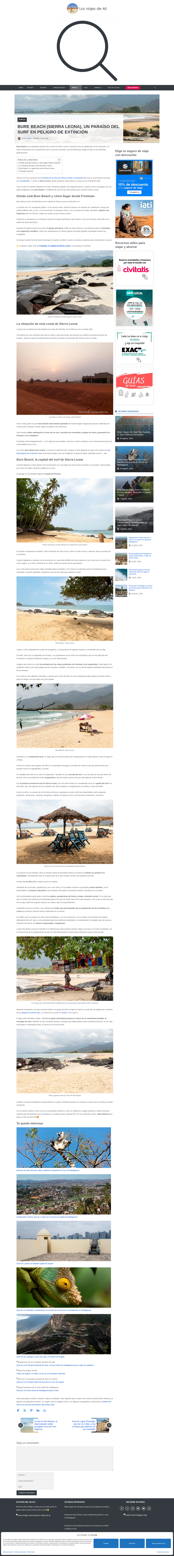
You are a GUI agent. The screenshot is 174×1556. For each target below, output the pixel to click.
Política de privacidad (20, 1552)
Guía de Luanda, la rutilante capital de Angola (35, 1264)
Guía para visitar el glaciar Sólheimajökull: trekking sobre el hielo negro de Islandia (132, 522)
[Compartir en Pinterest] (31, 1410)
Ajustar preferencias (158, 1543)
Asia (86, 87)
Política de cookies (8, 1552)
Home (21, 87)
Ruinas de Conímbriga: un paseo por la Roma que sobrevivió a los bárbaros (140, 588)
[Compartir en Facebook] (18, 1410)
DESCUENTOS (133, 87)
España (30, 87)
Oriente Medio (59, 87)
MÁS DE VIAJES (114, 87)
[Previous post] (21, 1425)
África (74, 87)
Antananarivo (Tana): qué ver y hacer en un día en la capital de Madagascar (47, 1217)
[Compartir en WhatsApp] (44, 1410)
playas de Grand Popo (31, 1013)
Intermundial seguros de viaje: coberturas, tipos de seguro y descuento (139, 572)
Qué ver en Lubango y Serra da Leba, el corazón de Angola (40, 1357)
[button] (154, 87)
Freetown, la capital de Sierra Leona (54, 246)
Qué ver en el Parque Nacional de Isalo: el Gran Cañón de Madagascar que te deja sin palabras (55, 1365)
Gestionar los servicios (163, 1552)
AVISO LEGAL (31, 1552)
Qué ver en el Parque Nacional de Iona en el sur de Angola (40, 1382)
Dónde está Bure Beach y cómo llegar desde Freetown (39, 163)
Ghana (64, 1013)
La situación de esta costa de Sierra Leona (35, 166)
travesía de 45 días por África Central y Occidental (62, 178)
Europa (43, 87)
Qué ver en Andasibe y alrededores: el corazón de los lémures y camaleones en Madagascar (54, 1310)
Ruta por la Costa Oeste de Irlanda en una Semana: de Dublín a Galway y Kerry (134, 492)
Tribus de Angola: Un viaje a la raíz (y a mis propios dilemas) (41, 1374)
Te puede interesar (26, 171)
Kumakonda (25, 181)
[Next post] (109, 1425)
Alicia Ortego (27, 138)
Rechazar (132, 1543)
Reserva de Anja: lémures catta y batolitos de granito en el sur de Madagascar (48, 1170)
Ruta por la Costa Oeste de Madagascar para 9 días (38, 1390)
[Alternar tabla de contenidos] (58, 160)
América (97, 87)
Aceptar (106, 1543)
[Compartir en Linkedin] (37, 1410)
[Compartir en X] (24, 1410)
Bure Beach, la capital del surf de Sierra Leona (36, 168)
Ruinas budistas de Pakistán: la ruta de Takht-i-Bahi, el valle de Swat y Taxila (140, 556)
